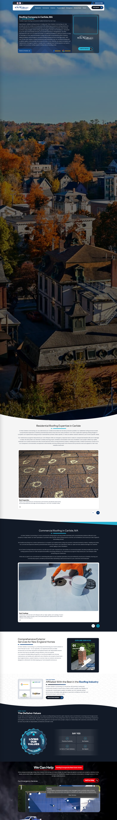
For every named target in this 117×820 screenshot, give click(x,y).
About (84, 8)
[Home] (21, 7)
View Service (72, 795)
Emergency (69, 8)
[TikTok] (20, 3)
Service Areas (77, 8)
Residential (38, 8)
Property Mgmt (61, 8)
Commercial (46, 8)
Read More (90, 665)
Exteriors (53, 8)
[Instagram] (18, 3)
